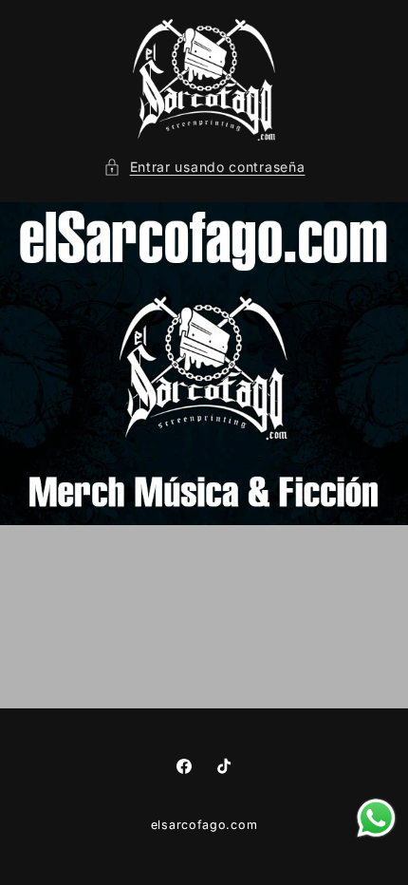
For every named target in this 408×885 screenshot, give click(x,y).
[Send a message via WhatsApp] (376, 818)
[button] (204, 167)
